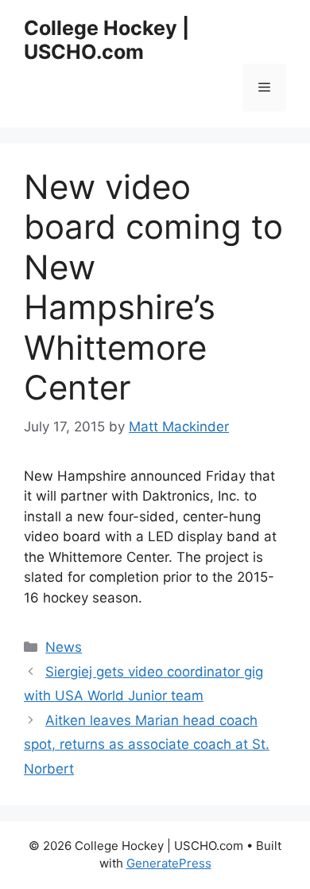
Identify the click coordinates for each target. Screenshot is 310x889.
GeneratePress (168, 863)
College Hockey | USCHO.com (106, 40)
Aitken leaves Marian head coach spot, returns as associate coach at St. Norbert (146, 744)
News (63, 647)
